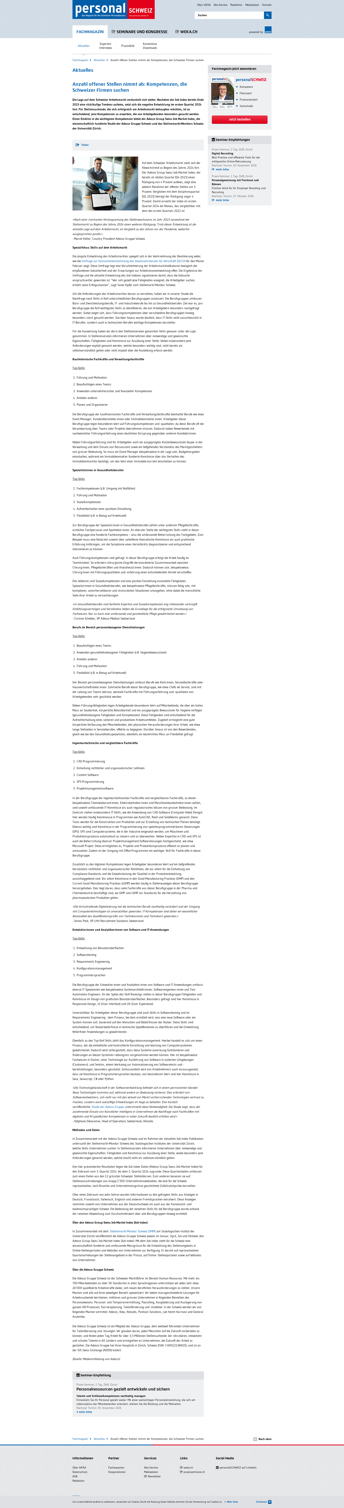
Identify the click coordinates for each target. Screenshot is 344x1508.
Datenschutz (79, 1472)
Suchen (202, 15)
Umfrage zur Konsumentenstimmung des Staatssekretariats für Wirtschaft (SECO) (133, 261)
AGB (74, 1476)
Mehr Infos (232, 1501)
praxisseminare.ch (194, 1472)
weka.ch (188, 31)
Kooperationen (117, 1472)
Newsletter (154, 1476)
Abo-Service (220, 5)
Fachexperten (116, 1467)
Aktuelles (99, 60)
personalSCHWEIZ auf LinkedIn (236, 1467)
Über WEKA (204, 5)
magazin (90, 31)
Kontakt (267, 5)
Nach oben (265, 1439)
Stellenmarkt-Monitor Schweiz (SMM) (133, 1231)
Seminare (142, 31)
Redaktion (236, 5)
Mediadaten (252, 5)
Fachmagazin (80, 60)
